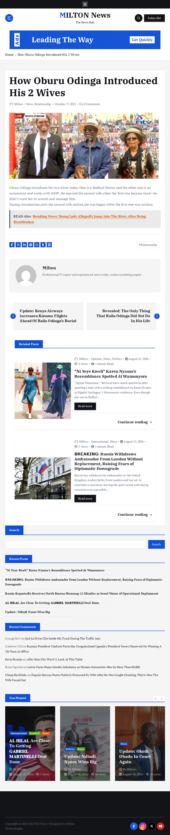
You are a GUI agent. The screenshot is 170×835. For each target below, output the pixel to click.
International (99, 441)
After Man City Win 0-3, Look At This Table (55, 659)
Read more (85, 406)
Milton (18, 104)
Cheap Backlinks (16, 675)
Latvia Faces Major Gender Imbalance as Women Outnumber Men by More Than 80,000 (84, 667)
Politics (117, 359)
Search (14, 530)
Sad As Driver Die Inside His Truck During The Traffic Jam (62, 638)
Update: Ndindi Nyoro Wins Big (27, 612)
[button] (156, 698)
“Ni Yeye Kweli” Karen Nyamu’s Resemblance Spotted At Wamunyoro (54, 570)
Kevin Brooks (13, 659)
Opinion (96, 359)
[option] (30, 743)
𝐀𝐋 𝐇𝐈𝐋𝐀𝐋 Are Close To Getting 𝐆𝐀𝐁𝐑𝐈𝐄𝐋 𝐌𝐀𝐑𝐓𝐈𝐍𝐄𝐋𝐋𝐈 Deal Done (52, 603)
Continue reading (133, 422)
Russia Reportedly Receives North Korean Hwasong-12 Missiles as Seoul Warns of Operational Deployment (81, 593)
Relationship (42, 104)
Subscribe (154, 18)
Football (35, 733)
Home (9, 54)
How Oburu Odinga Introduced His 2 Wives (48, 54)
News (29, 104)
